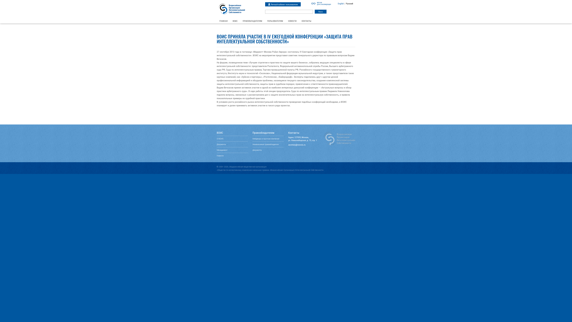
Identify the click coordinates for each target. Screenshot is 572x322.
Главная (223, 21)
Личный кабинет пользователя (284, 4)
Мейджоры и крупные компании (265, 139)
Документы (221, 144)
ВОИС (235, 21)
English (341, 3)
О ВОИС (220, 139)
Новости (292, 21)
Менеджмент (222, 150)
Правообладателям (252, 21)
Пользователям (275, 21)
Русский (349, 3)
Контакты (306, 21)
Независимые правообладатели (265, 144)
